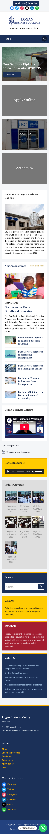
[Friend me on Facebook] (12, 8)
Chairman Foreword (11, 752)
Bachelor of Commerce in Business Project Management (30, 381)
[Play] (8, 471)
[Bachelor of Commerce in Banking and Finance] (10, 368)
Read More (12, 74)
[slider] (39, 471)
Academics (7, 756)
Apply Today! (8, 763)
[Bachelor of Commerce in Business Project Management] (10, 380)
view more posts (37, 266)
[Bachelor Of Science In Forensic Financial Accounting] (10, 394)
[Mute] (33, 471)
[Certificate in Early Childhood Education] (24, 286)
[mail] (27, 8)
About (4, 749)
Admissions (7, 760)
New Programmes (15, 266)
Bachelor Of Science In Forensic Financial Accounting (30, 395)
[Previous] (39, 78)
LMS (4, 767)
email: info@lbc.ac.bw (26, 3)
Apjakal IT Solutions (30, 829)
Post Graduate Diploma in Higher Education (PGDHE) (30, 341)
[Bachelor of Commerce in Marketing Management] (10, 354)
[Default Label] (32, 8)
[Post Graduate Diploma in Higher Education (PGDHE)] (10, 340)
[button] (6, 39)
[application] (24, 471)
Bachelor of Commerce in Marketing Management (30, 355)
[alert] (24, 452)
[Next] (44, 78)
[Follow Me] (17, 8)
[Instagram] (22, 8)
